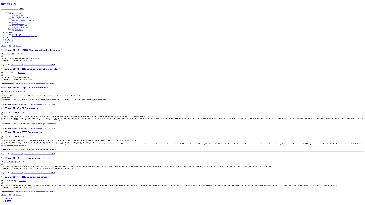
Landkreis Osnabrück (14, 29)
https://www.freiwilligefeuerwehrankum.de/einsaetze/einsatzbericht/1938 (33, 154)
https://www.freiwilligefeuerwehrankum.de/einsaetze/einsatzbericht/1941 (33, 83)
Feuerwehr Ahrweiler (18, 15)
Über (6, 42)
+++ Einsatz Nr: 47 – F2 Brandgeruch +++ (21, 108)
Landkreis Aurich (13, 19)
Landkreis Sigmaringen (15, 34)
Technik (7, 39)
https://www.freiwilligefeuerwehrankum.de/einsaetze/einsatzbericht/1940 (33, 104)
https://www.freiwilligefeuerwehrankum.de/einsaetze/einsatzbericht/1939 (33, 128)
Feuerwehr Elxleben (18, 24)
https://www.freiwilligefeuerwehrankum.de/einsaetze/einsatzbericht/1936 (33, 191)
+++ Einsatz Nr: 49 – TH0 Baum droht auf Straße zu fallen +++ (32, 69)
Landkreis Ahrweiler (14, 13)
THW (6, 37)
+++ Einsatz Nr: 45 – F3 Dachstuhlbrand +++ (23, 158)
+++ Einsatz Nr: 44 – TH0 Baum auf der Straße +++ (26, 177)
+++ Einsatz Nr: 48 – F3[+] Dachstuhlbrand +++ (24, 87)
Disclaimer (8, 201)
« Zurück (3, 46)
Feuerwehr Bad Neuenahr (20, 17)
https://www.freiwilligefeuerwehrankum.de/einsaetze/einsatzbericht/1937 (33, 173)
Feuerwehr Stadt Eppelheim (20, 27)
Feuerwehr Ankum (17, 31)
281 (14, 46)
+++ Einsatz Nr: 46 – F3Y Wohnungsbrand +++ (24, 132)
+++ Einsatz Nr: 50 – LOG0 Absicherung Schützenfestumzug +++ (33, 50)
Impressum (8, 200)
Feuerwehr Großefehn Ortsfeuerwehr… (24, 20)
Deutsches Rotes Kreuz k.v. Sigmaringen (24, 36)
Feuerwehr (8, 12)
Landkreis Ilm (12, 22)
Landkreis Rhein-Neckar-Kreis (17, 25)
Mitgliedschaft (9, 41)
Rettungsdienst (9, 32)
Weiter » (18, 46)
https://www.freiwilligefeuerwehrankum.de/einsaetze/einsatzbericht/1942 (33, 65)
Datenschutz (8, 198)
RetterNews (8, 3)
